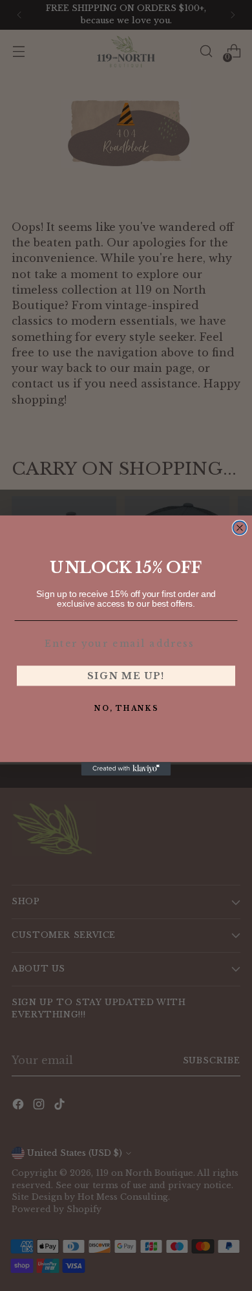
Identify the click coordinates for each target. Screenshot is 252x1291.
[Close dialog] (240, 528)
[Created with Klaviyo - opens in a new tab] (126, 769)
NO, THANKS (126, 708)
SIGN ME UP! (126, 675)
